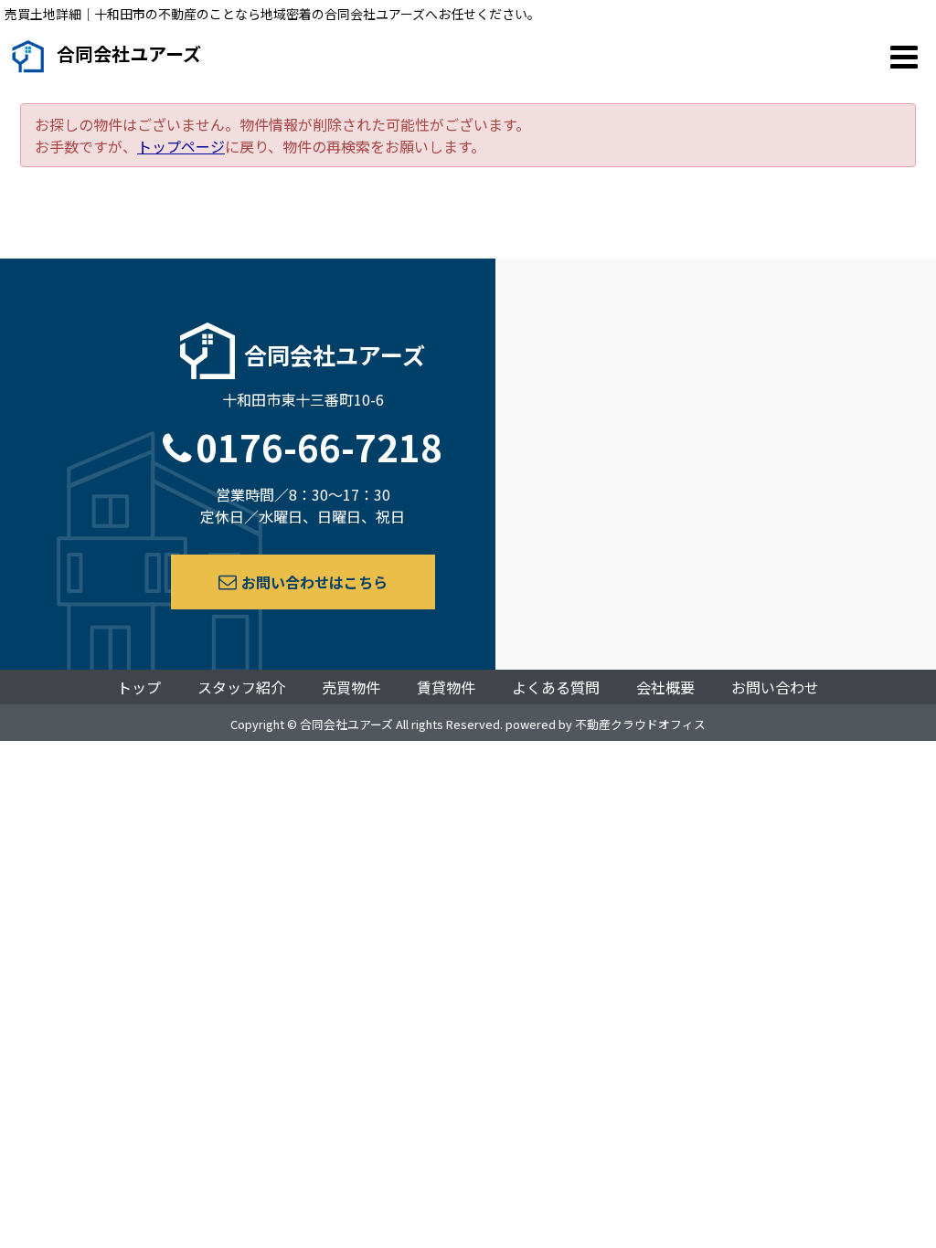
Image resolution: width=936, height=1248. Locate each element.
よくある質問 (556, 687)
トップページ (181, 146)
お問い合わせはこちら (314, 582)
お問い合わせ (775, 687)
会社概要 (665, 687)
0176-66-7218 (319, 446)
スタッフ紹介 (241, 687)
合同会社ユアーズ (129, 53)
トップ (139, 687)
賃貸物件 (446, 687)
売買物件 (351, 687)
